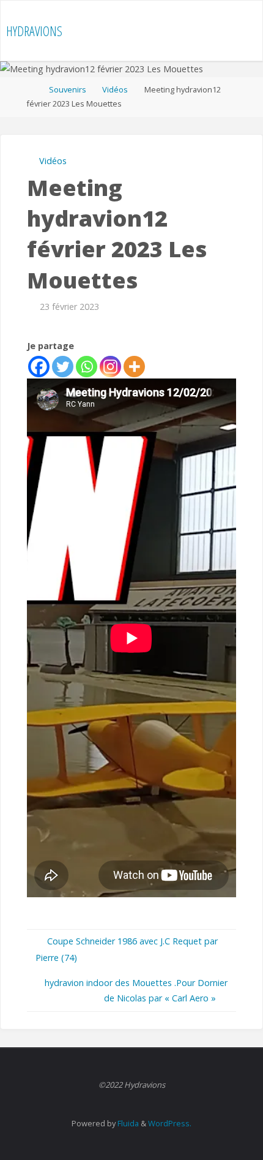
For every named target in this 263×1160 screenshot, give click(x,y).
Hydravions (34, 31)
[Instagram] (110, 366)
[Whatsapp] (86, 366)
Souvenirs (67, 89)
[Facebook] (39, 366)
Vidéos (115, 89)
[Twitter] (62, 366)
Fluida (127, 1123)
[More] (134, 366)
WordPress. (169, 1123)
